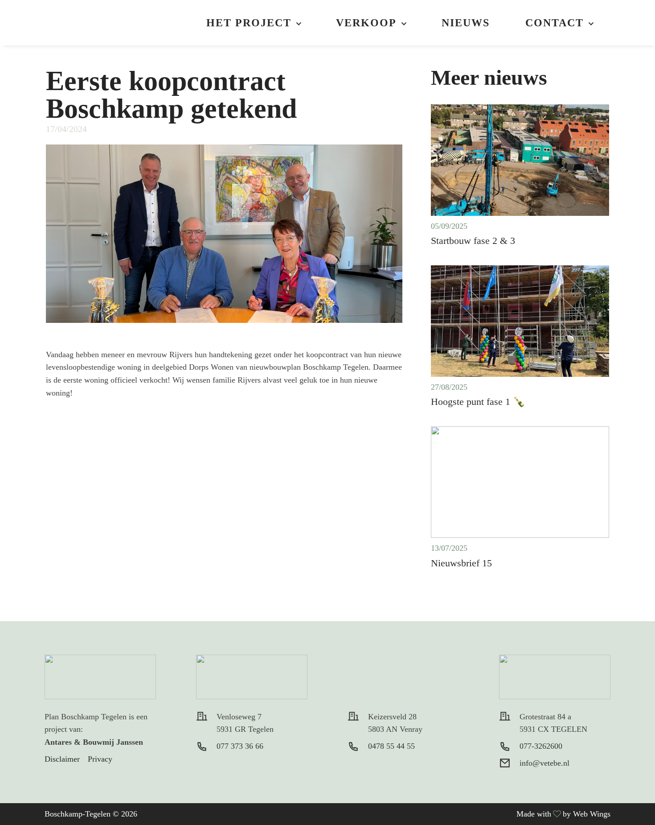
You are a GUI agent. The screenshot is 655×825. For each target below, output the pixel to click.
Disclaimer (62, 759)
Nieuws (466, 23)
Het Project (248, 23)
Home (93, 22)
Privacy (100, 759)
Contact (554, 23)
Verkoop (366, 23)
